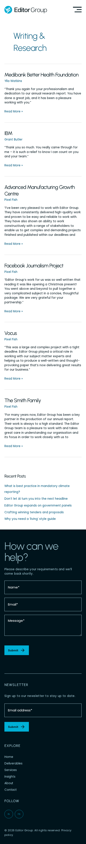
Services (10, 770)
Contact (10, 790)
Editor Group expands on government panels (38, 505)
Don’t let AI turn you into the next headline (36, 499)
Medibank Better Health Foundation (41, 74)
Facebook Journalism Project (33, 265)
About (8, 783)
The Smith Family (22, 400)
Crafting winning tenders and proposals (34, 512)
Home (8, 757)
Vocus (10, 333)
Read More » (13, 111)
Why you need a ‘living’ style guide (30, 519)
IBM (8, 133)
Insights (9, 777)
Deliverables (13, 763)
